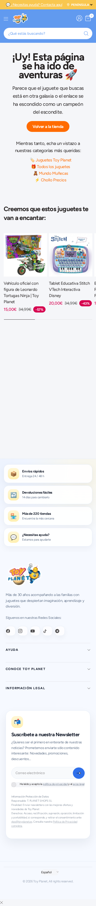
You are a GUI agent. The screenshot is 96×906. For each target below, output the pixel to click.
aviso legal (78, 784)
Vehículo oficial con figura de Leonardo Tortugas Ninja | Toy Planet (21, 292)
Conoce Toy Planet (26, 669)
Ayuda (12, 650)
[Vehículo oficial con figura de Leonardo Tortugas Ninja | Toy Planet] (25, 255)
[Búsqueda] (86, 33)
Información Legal (25, 688)
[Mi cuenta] (79, 18)
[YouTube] (35, 631)
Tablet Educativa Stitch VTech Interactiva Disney (69, 289)
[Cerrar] (1, 903)
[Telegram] (60, 631)
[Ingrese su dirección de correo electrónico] (79, 773)
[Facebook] (11, 631)
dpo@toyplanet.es (21, 821)
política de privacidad (55, 784)
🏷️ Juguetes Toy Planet (50, 159)
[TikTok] (47, 631)
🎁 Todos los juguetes (50, 166)
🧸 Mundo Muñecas (50, 173)
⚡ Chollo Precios (50, 179)
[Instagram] (23, 631)
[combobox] (48, 33)
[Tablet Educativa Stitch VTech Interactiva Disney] (70, 255)
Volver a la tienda (48, 126)
